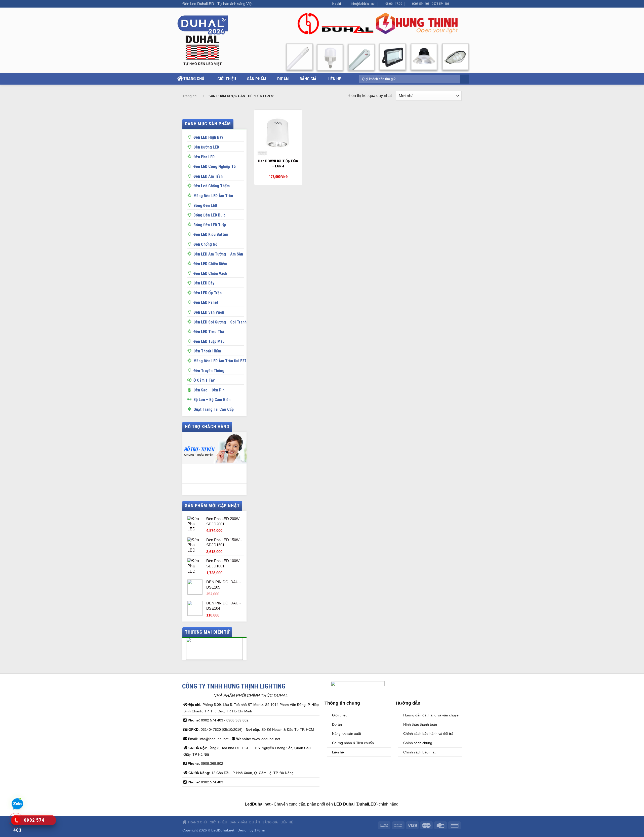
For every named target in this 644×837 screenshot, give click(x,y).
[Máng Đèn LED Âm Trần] (190, 195)
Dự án (283, 79)
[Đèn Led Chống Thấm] (190, 185)
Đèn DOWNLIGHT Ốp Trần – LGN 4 (278, 163)
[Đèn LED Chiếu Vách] (190, 273)
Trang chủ (193, 78)
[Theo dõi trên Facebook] (454, 4)
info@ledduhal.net (213, 739)
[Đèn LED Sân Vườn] (190, 311)
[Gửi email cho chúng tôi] (459, 4)
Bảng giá (308, 79)
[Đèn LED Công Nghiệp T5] (190, 166)
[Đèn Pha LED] (190, 156)
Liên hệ (334, 79)
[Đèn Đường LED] (190, 146)
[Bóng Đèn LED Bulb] (190, 214)
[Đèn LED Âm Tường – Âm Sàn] (190, 253)
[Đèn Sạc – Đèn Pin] (190, 389)
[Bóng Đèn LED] (190, 205)
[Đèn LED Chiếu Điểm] (190, 263)
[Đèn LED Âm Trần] (190, 175)
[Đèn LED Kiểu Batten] (190, 234)
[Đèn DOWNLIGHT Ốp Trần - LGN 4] (278, 134)
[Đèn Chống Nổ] (190, 243)
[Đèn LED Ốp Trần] (190, 292)
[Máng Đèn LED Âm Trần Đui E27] (190, 360)
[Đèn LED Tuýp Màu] (190, 341)
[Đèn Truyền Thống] (190, 370)
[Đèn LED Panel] (190, 302)
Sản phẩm (256, 79)
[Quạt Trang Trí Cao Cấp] (190, 409)
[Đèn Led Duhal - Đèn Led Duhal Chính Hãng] (208, 40)
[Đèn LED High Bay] (190, 136)
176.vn (259, 830)
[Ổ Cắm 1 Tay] (190, 379)
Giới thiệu (226, 79)
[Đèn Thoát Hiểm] (190, 350)
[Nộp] (464, 79)
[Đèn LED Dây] (190, 282)
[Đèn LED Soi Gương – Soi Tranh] (190, 321)
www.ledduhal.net (266, 739)
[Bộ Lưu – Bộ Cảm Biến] (190, 399)
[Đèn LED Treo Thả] (190, 331)
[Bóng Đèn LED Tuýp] (190, 224)
